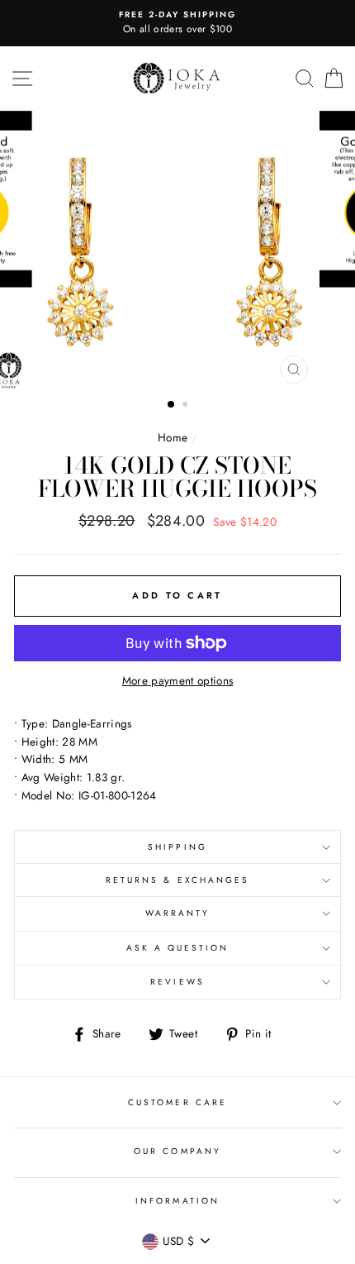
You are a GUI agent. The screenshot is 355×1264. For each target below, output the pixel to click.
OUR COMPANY (177, 1151)
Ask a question (178, 948)
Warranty (177, 913)
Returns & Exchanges (177, 880)
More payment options (178, 680)
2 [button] (186, 406)
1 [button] (172, 405)
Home (172, 437)
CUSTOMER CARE (177, 1102)
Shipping (177, 847)
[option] (177, 23)
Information (177, 1201)
